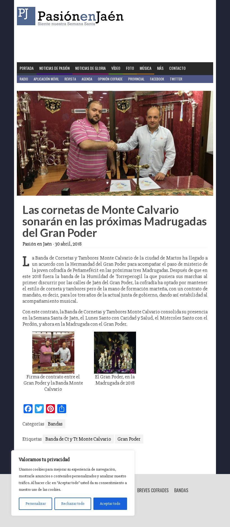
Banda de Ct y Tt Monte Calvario (78, 439)
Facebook (157, 79)
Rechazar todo (72, 503)
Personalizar (36, 503)
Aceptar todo (110, 503)
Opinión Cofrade (110, 79)
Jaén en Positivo (32, 86)
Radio (24, 79)
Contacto (177, 68)
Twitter (176, 79)
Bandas (55, 424)
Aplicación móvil (46, 79)
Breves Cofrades (153, 490)
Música (145, 68)
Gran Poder (129, 439)
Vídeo (115, 68)
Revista (70, 79)
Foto (130, 68)
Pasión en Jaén (72, 16)
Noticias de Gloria (90, 68)
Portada (27, 68)
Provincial (136, 79)
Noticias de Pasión (54, 68)
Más (160, 68)
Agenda (87, 79)
